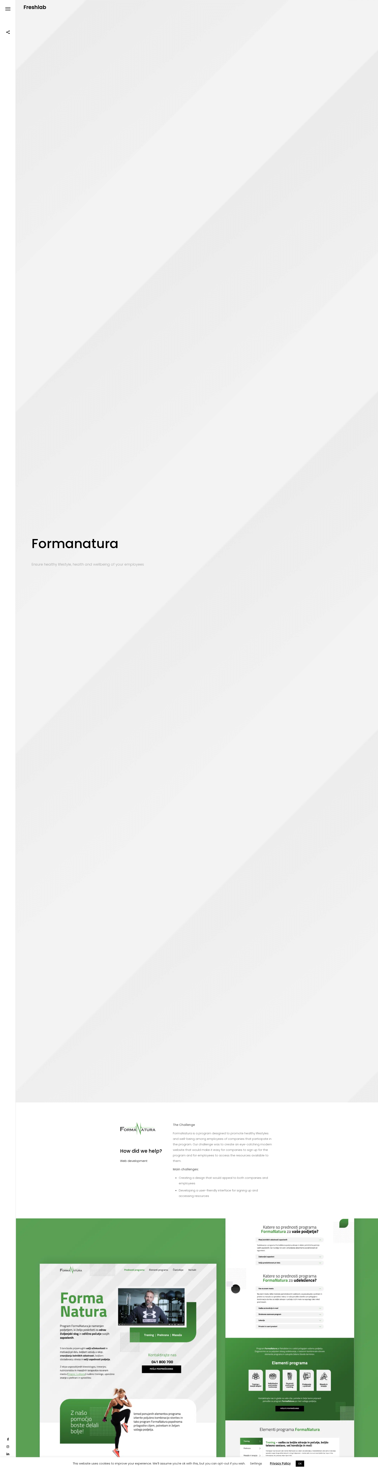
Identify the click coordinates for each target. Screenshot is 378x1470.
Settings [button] (256, 1463)
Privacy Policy (280, 1463)
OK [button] (300, 1463)
